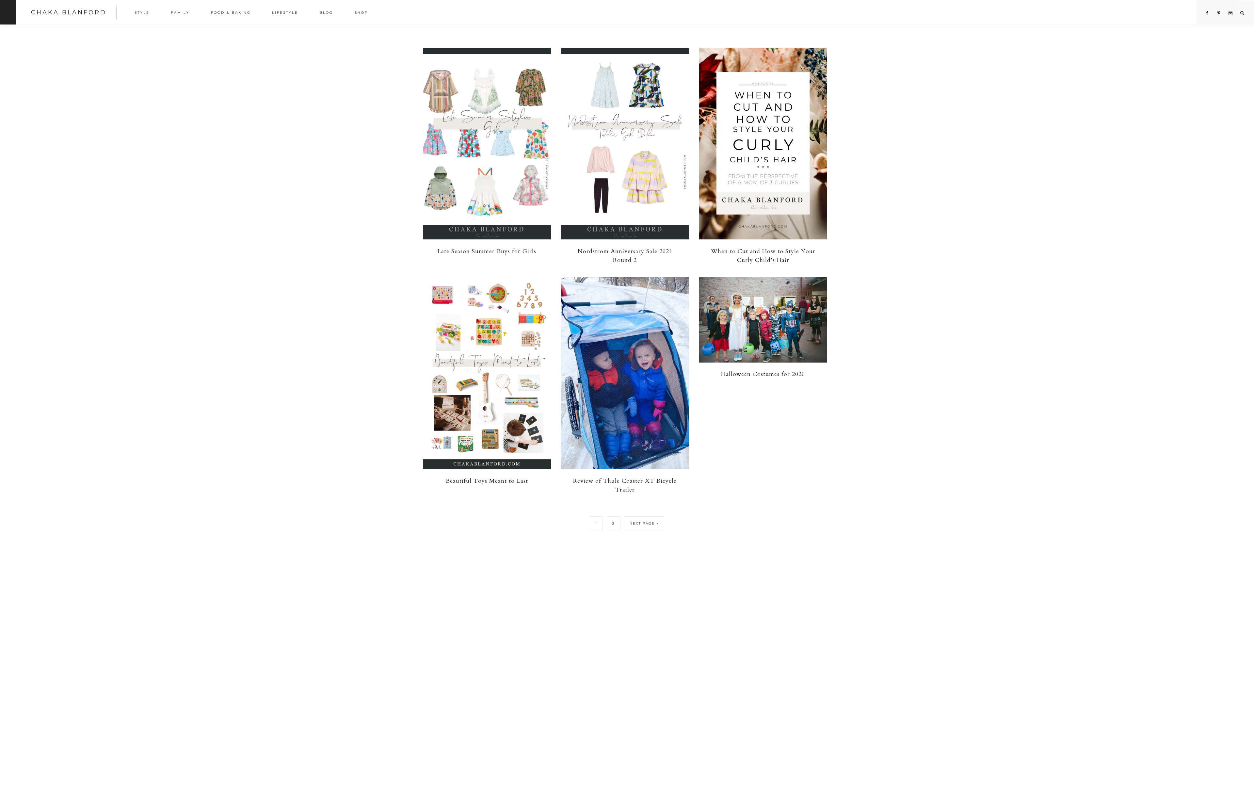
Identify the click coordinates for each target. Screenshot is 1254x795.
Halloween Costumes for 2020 (763, 374)
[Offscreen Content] (8, 12)
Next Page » (644, 523)
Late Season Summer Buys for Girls (486, 251)
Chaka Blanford (68, 12)
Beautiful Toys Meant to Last (487, 481)
